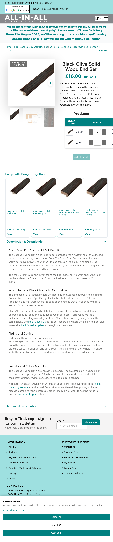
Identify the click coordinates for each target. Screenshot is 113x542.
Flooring (13, 473)
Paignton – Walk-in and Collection (25, 468)
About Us (13, 447)
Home (8, 47)
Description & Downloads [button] (24, 241)
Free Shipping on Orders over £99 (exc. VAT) (29, 3)
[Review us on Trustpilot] (23, 10)
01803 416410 (60, 9)
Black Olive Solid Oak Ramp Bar (41, 212)
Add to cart (81, 157)
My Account (69, 463)
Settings (56, 525)
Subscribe (91, 422)
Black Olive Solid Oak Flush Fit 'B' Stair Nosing (95, 212)
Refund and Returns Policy (77, 458)
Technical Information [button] (21, 406)
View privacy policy (13, 510)
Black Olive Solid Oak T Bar (15, 212)
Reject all (56, 517)
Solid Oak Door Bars (60, 47)
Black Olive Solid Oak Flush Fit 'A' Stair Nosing (69, 212)
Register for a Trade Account (22, 458)
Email (60, 421)
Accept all (56, 533)
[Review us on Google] (10, 10)
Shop (16, 47)
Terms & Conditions (73, 473)
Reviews (13, 452)
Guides (12, 479)
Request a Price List (18, 463)
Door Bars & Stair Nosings (34, 47)
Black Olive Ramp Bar (32, 325)
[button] (50, 83)
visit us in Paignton (28, 394)
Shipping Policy (71, 452)
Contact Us (69, 447)
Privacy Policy (70, 468)
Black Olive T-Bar (37, 322)
